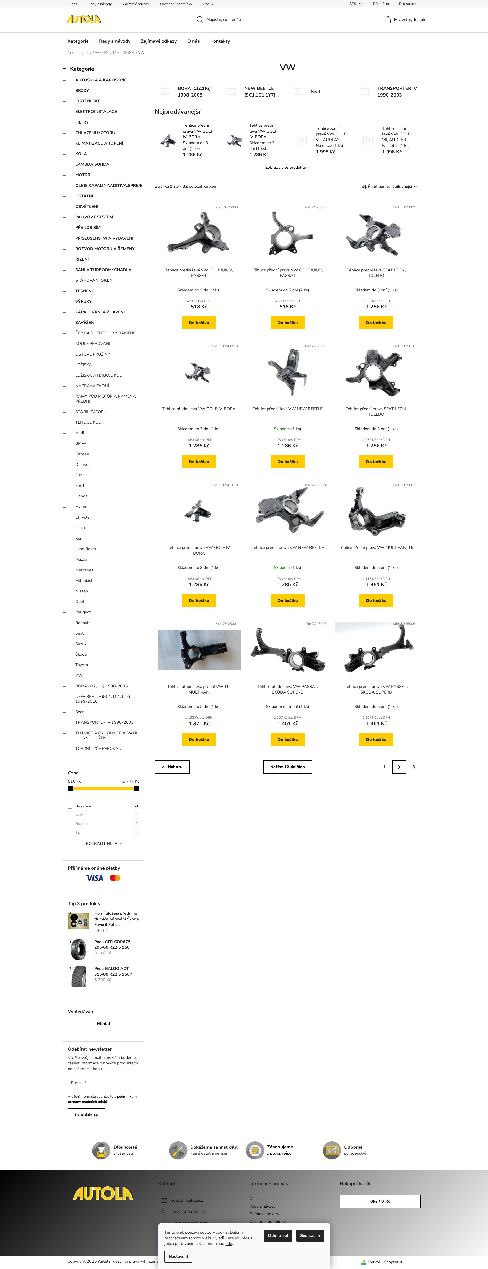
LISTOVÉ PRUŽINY (92, 354)
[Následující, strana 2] (399, 767)
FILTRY (82, 122)
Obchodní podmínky (176, 4)
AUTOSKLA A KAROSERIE (101, 80)
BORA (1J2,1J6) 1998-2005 (101, 686)
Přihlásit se (86, 1115)
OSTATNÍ (84, 196)
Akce (106, 815)
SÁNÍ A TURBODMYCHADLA (103, 270)
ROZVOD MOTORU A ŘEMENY (105, 249)
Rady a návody (100, 4)
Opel (79, 601)
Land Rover (85, 549)
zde (229, 1243)
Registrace (407, 3)
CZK (353, 3)
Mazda (81, 559)
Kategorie (82, 68)
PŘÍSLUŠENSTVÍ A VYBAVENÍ (104, 238)
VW (79, 675)
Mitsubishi (85, 580)
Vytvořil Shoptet (383, 1262)
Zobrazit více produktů (285, 167)
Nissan (81, 591)
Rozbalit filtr (101, 843)
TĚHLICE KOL (88, 422)
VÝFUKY (83, 301)
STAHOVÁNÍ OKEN (93, 280)
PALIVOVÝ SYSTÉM (94, 217)
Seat (79, 633)
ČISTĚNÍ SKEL (89, 101)
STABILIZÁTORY (90, 412)
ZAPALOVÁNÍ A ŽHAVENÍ (100, 312)
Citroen (82, 454)
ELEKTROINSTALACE (96, 111)
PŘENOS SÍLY (88, 227)
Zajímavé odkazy (136, 4)
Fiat (78, 475)
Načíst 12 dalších (287, 767)
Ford (79, 485)
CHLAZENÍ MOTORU (95, 133)
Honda (81, 496)
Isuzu (80, 528)
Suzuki (81, 644)
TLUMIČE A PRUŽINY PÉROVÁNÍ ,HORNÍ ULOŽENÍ (106, 735)
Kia (78, 538)
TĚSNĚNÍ (84, 291)
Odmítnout (278, 1236)
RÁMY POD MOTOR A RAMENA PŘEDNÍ (105, 398)
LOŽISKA (83, 365)
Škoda (81, 654)
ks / (380, 1201)
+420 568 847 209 (189, 1212)
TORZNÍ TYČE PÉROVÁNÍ (98, 748)
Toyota (81, 665)
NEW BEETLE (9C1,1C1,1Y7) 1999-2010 (102, 699)
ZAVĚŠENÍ (85, 322)
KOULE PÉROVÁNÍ (92, 343)
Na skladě (106, 806)
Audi (79, 433)
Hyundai (82, 506)
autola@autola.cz (187, 1200)
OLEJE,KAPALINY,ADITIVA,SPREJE (108, 185)
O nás (72, 4)
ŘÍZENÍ (82, 259)
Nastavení (178, 1257)
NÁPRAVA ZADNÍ (92, 386)
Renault (82, 623)
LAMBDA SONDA (92, 164)
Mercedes (84, 570)
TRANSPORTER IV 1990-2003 (104, 722)
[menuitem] (78, 41)
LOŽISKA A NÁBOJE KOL (98, 375)
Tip (106, 832)
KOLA (81, 154)
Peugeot (83, 612)
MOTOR (82, 175)
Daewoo (83, 464)
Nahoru (175, 767)
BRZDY (82, 90)
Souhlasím (310, 1236)
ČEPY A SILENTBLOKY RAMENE (105, 333)
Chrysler (83, 517)
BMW (80, 443)
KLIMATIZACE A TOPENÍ (99, 143)
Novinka (106, 823)
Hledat (103, 1024)
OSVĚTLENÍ (86, 206)
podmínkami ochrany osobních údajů (103, 1099)
